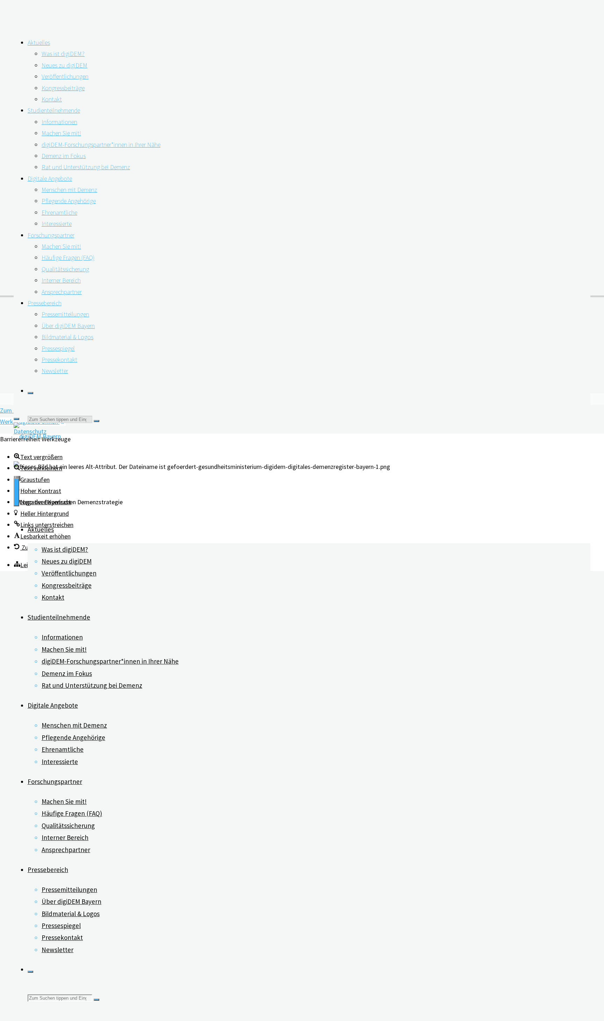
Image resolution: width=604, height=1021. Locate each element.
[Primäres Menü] (16, 492)
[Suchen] (30, 393)
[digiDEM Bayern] (37, 436)
